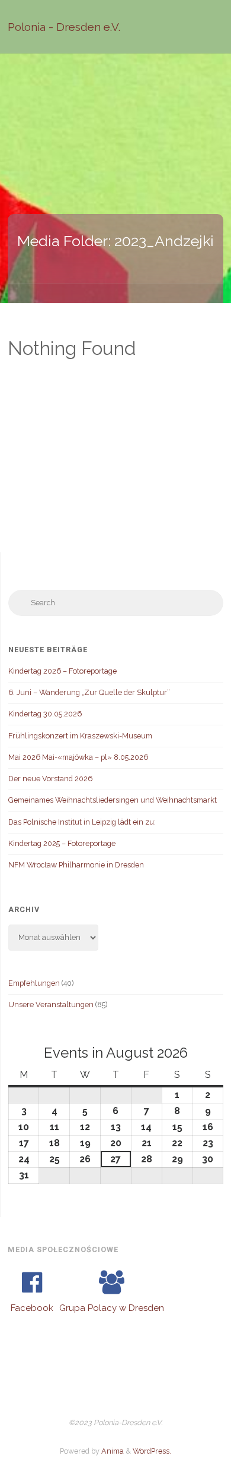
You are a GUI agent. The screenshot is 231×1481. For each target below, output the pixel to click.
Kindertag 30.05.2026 (45, 713)
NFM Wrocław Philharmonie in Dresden (76, 864)
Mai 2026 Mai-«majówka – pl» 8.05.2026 (78, 757)
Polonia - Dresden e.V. (64, 26)
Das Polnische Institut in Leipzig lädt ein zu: (82, 821)
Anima (112, 1451)
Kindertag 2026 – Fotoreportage (62, 670)
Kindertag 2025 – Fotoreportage (62, 843)
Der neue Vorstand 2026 (50, 778)
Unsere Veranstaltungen (51, 1004)
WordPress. (152, 1451)
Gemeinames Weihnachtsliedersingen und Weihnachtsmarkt (112, 799)
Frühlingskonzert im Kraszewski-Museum (80, 735)
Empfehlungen (34, 983)
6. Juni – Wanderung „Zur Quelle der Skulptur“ (89, 692)
